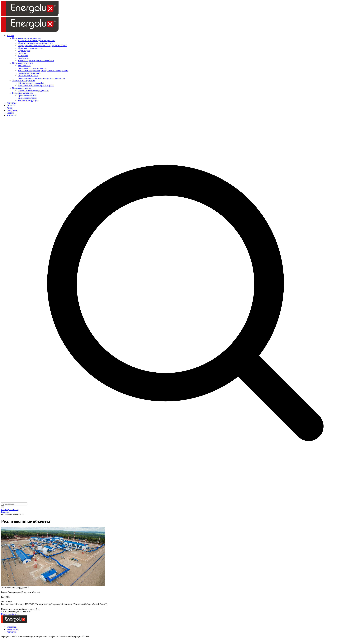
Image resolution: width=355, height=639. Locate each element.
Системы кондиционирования (26, 38)
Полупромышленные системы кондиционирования (42, 45)
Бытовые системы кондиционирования (36, 40)
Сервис (10, 113)
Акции (10, 108)
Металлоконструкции (28, 100)
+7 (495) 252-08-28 (9, 509)
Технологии (12, 629)
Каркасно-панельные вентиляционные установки (41, 78)
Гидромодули (24, 50)
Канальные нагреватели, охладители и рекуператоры (43, 70)
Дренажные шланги (27, 98)
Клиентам (11, 103)
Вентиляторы (24, 65)
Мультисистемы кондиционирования (35, 43)
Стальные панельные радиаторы (33, 90)
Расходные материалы (22, 93)
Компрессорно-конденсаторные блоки (36, 60)
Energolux (11, 627)
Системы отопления (21, 88)
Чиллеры (22, 53)
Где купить (12, 110)
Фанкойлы (23, 55)
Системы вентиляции (22, 63)
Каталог (10, 35)
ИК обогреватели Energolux (31, 83)
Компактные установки (29, 73)
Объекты (11, 105)
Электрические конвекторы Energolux (36, 85)
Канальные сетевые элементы (32, 68)
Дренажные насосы (27, 95)
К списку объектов (10, 614)
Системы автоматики (28, 75)
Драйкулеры (23, 58)
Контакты (11, 115)
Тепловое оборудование (23, 80)
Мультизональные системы (30, 48)
